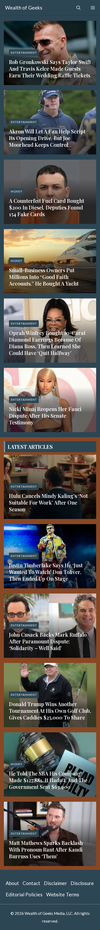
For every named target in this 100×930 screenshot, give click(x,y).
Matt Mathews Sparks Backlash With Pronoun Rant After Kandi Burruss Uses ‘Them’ (46, 849)
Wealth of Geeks (23, 8)
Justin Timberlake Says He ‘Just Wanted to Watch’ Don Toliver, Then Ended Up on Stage (46, 572)
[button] (78, 7)
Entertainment (24, 52)
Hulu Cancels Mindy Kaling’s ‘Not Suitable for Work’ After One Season (48, 502)
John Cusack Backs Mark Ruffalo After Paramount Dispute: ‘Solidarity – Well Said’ (48, 641)
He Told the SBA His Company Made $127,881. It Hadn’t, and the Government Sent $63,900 (48, 780)
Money (16, 191)
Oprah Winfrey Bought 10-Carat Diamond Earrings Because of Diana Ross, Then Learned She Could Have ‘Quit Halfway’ (47, 342)
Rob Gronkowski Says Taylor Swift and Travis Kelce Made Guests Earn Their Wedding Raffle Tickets (50, 68)
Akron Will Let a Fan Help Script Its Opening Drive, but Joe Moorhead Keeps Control (47, 138)
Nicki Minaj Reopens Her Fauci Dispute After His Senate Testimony (45, 415)
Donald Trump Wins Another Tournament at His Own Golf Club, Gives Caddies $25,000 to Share (50, 710)
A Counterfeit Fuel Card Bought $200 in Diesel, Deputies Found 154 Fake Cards (46, 207)
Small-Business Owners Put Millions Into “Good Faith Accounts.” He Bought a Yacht (43, 277)
